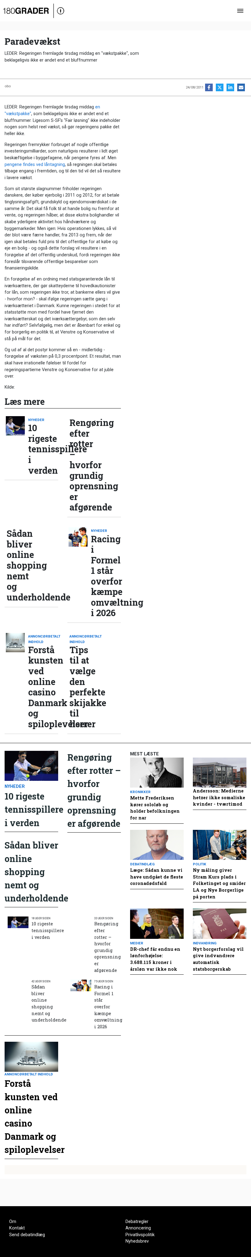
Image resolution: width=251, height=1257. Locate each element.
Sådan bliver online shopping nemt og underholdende (22, 565)
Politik (199, 864)
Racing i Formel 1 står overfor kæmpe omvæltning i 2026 (106, 576)
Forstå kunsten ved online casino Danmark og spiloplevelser (43, 687)
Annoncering (138, 1228)
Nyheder (36, 420)
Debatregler (137, 1221)
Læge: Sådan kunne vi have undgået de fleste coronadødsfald (156, 876)
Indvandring (204, 943)
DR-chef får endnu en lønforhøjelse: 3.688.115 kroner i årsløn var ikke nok (155, 959)
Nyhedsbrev (137, 1241)
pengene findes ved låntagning (35, 164)
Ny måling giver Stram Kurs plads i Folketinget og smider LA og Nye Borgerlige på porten (219, 883)
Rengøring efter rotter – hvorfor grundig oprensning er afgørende (84, 465)
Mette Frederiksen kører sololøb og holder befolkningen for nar (155, 808)
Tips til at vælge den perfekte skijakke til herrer (84, 687)
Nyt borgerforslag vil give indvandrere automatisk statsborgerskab (218, 959)
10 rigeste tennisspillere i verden (43, 449)
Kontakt (17, 1228)
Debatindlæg (142, 864)
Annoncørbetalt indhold (43, 639)
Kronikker (140, 792)
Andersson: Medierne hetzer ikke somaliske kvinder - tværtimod (219, 797)
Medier (136, 943)
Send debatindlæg (27, 1234)
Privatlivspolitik (140, 1234)
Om (12, 1221)
